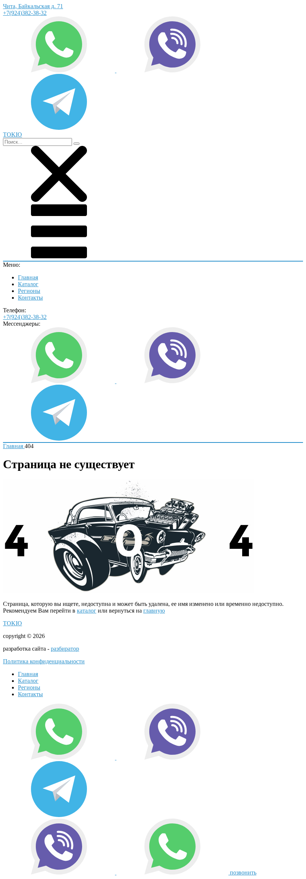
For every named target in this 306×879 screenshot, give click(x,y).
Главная (28, 277)
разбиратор (65, 648)
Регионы (29, 291)
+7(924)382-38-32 (25, 13)
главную (154, 610)
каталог (86, 610)
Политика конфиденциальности (44, 661)
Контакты (30, 297)
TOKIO (12, 623)
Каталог (28, 284)
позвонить (243, 872)
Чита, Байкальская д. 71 (33, 6)
